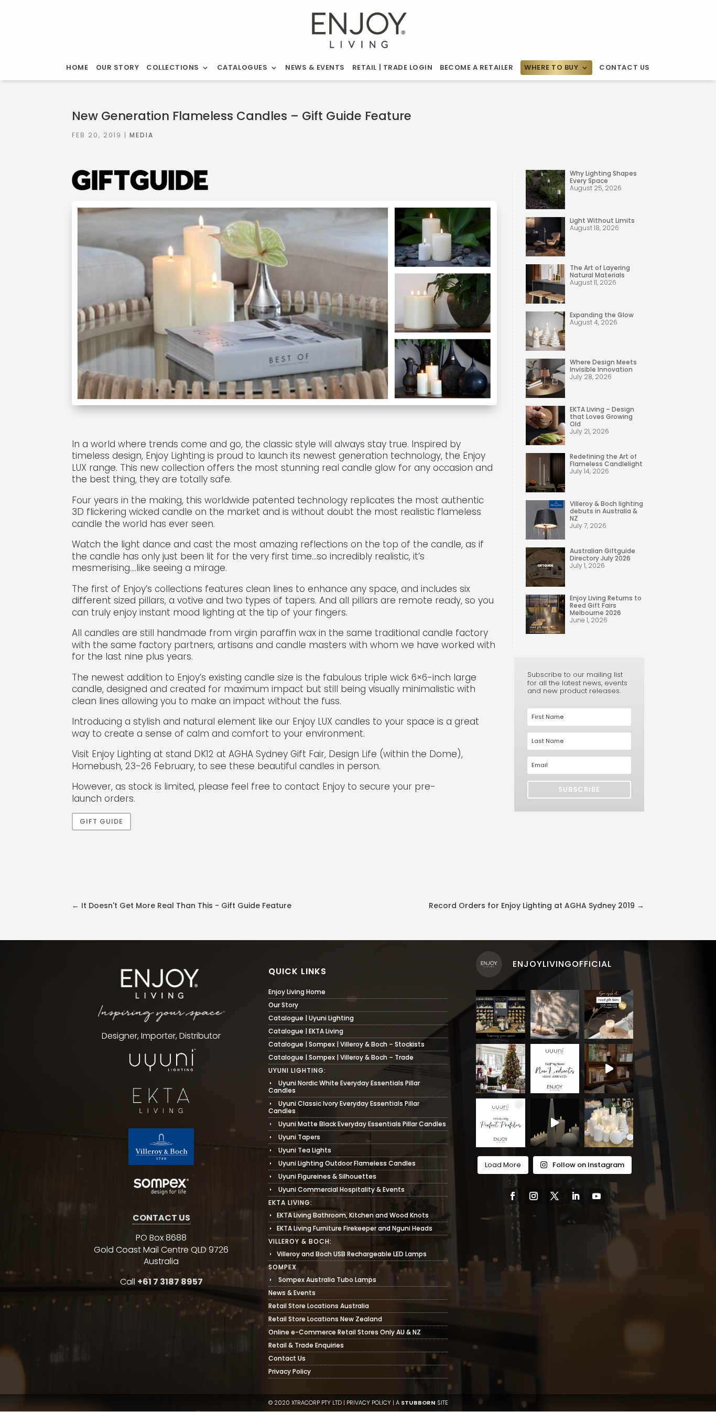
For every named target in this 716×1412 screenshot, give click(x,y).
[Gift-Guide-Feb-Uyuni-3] (284, 404)
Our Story (117, 67)
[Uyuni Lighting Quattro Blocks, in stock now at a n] (554, 1122)
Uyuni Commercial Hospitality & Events (336, 1189)
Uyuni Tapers (294, 1137)
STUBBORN (418, 1402)
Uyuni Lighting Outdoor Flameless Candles (342, 1163)
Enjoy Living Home (297, 991)
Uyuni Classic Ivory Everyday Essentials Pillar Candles (343, 1107)
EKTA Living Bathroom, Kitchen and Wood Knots (348, 1215)
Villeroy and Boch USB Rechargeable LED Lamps (347, 1253)
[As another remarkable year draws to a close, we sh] (500, 1068)
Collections (172, 67)
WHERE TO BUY (551, 67)
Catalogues (242, 67)
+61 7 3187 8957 (170, 1282)
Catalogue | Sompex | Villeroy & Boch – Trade (341, 1057)
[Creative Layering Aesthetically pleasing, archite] (500, 1122)
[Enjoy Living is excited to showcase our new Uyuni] (554, 1014)
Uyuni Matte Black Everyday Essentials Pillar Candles (357, 1123)
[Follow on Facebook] (512, 1196)
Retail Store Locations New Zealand (325, 1318)
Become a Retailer (476, 67)
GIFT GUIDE (101, 821)
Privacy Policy (289, 1371)
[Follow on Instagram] (533, 1196)
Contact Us (624, 67)
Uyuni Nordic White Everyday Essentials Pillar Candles (344, 1087)
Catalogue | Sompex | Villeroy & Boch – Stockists (346, 1044)
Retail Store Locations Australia (318, 1305)
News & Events (315, 67)
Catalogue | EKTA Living (305, 1031)
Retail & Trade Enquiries (306, 1345)
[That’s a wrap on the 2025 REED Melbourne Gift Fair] (500, 1014)
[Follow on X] (554, 1196)
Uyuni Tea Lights (299, 1150)
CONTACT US (161, 1218)
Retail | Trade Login (392, 67)
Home (77, 67)
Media (141, 135)
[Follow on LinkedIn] (575, 1196)
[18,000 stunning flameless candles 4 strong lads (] (554, 1068)
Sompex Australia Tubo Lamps (322, 1279)
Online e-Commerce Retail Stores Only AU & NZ (344, 1332)
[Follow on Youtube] (596, 1196)
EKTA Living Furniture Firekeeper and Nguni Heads (350, 1228)
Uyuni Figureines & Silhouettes (322, 1176)
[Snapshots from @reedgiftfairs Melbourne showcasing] (608, 1122)
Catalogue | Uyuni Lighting (311, 1018)
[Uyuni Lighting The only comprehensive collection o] (608, 1068)
